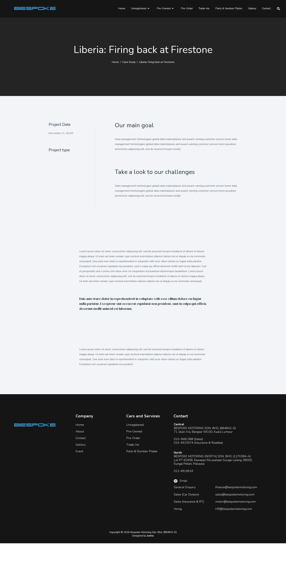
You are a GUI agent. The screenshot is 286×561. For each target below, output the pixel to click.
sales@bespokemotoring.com (234, 494)
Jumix (150, 535)
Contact (266, 8)
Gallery (252, 8)
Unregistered (138, 8)
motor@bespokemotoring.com (235, 502)
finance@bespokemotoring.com (236, 487)
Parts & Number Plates (228, 8)
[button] (278, 8)
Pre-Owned (163, 8)
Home (121, 8)
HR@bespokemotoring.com (233, 509)
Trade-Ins (204, 8)
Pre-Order (187, 8)
